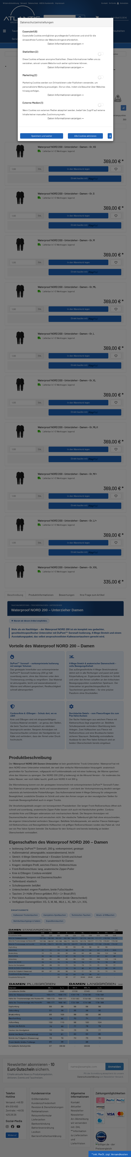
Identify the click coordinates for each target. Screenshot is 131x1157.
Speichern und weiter (41, 135)
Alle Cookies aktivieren (85, 135)
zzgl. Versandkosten (116, 1154)
